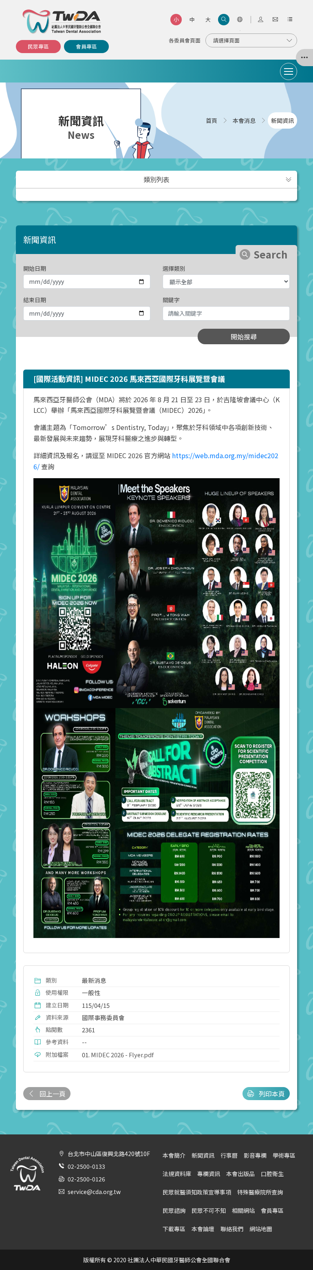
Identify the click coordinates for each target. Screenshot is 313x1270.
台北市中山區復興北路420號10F (109, 1154)
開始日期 (34, 268)
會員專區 (86, 46)
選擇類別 (174, 268)
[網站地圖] (289, 19)
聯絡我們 (231, 1229)
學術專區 (284, 1155)
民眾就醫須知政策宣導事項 (197, 1192)
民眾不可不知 (209, 1210)
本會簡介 (174, 1155)
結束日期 (34, 300)
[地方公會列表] (304, 57)
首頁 (211, 120)
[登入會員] (260, 19)
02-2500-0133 (86, 1166)
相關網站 (243, 1210)
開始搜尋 (244, 336)
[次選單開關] (288, 179)
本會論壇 (203, 1229)
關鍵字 (171, 300)
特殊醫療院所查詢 (260, 1192)
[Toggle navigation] (288, 71)
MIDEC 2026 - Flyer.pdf (122, 1054)
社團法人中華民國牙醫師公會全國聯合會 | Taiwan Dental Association (62, 22)
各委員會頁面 (185, 40)
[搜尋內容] (223, 19)
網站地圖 (260, 1229)
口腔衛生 (272, 1174)
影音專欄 (255, 1155)
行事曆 (229, 1155)
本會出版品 (240, 1174)
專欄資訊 (208, 1174)
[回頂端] (296, 1247)
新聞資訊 (203, 1155)
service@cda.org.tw (94, 1192)
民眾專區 (38, 46)
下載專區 (174, 1229)
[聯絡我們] (275, 19)
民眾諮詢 (174, 1210)
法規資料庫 (177, 1174)
